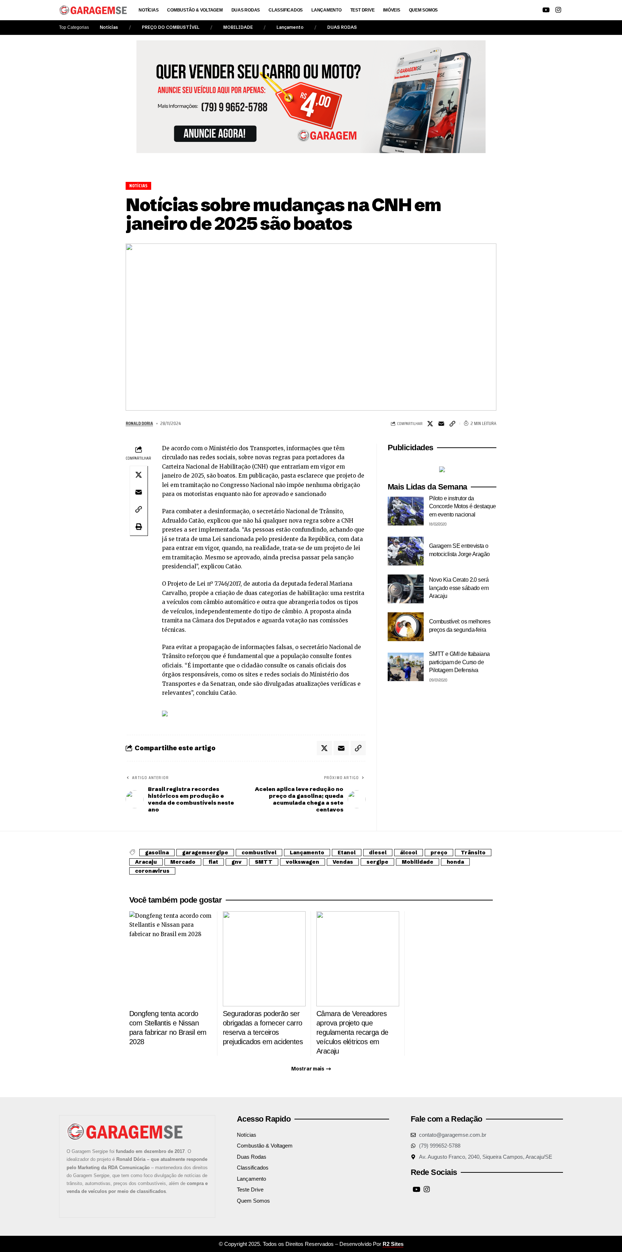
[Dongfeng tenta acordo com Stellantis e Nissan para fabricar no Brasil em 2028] (170, 959)
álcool (408, 852)
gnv (236, 862)
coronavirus (152, 871)
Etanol (347, 852)
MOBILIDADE (238, 27)
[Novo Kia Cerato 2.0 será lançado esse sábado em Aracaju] (406, 588)
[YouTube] (546, 9)
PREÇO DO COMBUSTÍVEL (170, 27)
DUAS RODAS (342, 27)
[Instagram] (558, 9)
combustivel (259, 852)
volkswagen (302, 862)
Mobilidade (417, 862)
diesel (378, 852)
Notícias (109, 27)
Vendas (343, 862)
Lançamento (289, 27)
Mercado (182, 862)
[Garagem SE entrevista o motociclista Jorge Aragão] (406, 551)
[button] (506, 10)
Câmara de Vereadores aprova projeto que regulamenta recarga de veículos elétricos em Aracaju (352, 1032)
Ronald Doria (139, 423)
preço (439, 852)
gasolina (157, 852)
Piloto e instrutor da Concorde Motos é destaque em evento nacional (462, 506)
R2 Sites (393, 1244)
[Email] (441, 423)
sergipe (377, 862)
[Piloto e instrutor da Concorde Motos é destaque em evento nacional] (406, 511)
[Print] (138, 526)
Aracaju (146, 862)
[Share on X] (430, 423)
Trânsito (473, 852)
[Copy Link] (452, 423)
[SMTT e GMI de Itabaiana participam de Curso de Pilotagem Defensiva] (406, 666)
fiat (213, 862)
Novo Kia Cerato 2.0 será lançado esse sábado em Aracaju (458, 588)
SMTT (263, 862)
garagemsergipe (205, 852)
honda (455, 862)
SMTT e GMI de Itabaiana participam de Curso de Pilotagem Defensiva (459, 662)
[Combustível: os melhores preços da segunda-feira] (406, 626)
